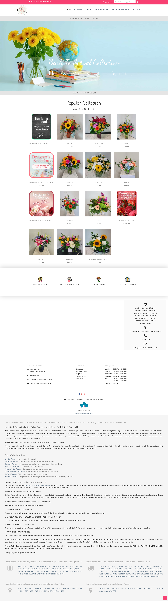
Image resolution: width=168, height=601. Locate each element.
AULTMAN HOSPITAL (26, 566)
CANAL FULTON (112, 588)
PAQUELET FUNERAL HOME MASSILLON (120, 571)
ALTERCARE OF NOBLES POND (61, 569)
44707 (74, 588)
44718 (51, 591)
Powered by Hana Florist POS (84, 413)
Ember (69, 144)
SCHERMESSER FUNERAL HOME (150, 574)
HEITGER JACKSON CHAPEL (111, 566)
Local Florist (79, 378)
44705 (36, 591)
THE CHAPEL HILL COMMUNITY (30, 574)
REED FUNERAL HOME (108, 574)
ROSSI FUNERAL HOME (127, 574)
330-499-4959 (34, 375)
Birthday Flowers (10, 459)
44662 (30, 591)
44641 (64, 588)
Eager (126, 144)
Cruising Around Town (98, 259)
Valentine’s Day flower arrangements (37, 485)
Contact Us (79, 369)
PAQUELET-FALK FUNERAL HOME (150, 571)
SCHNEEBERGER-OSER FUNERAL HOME (114, 576)
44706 (80, 588)
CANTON (123, 588)
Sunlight (98, 182)
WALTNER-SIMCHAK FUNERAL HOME (145, 576)
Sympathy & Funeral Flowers (15, 471)
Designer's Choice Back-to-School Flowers (41, 144)
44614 (26, 588)
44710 (56, 591)
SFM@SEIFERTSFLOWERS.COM (41, 379)
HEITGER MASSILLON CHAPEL (138, 566)
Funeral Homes (81, 376)
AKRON (102, 588)
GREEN (139, 588)
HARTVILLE (148, 588)
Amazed (70, 221)
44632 (42, 588)
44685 (36, 588)
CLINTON (131, 588)
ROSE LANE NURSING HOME (71, 571)
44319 (31, 588)
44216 (20, 588)
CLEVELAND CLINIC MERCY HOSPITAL (52, 566)
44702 (61, 591)
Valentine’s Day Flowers (13, 469)
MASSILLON (103, 591)
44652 (53, 588)
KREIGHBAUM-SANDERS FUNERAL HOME (130, 569)
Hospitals (79, 374)
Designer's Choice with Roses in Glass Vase (41, 221)
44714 (41, 591)
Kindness (69, 259)
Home (69, 9)
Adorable (70, 182)
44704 (69, 588)
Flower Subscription (127, 221)
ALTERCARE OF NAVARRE (38, 569)
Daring (98, 221)
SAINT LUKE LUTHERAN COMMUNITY (45, 571)
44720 (47, 588)
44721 (58, 588)
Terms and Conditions (83, 371)
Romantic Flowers (11, 464)
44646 (20, 591)
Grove (126, 182)
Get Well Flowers (11, 474)
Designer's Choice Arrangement (41, 182)
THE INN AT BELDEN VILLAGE (53, 574)
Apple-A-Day (98, 144)
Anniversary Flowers (12, 461)
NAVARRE (112, 591)
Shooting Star (41, 259)
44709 (46, 591)
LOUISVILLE (158, 588)
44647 (25, 591)
